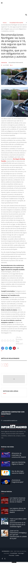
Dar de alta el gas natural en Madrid (18, 472)
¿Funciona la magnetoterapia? (17, 481)
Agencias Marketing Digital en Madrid (18, 463)
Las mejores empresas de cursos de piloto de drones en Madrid (17, 500)
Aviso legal (21, 553)
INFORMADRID (5, 551)
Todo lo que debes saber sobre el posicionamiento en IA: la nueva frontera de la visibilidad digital (18, 523)
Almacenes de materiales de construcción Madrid (19, 455)
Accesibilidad (13, 553)
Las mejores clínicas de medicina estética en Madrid (18, 510)
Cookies (17, 555)
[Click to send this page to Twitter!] (6, 348)
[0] (1, 65)
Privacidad (11, 555)
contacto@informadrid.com (10, 420)
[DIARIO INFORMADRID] (14, 9)
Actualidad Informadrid (17, 23)
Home (5, 23)
